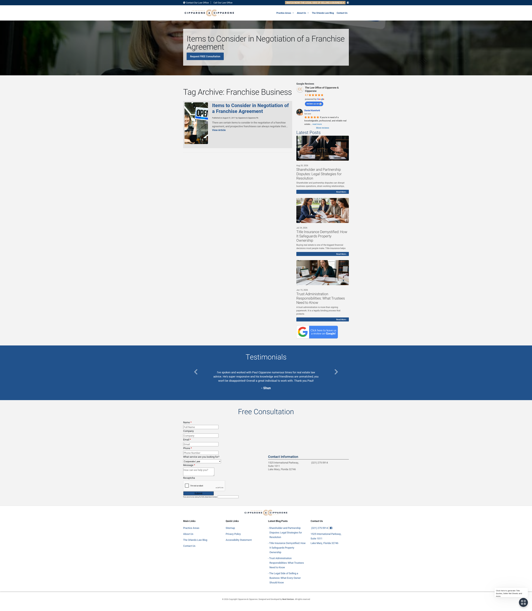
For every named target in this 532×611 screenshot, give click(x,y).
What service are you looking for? (201, 454)
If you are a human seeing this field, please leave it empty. (200, 494)
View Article (219, 130)
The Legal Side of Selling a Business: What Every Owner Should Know (285, 575)
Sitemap (230, 525)
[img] (322, 148)
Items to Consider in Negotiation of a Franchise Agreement (250, 108)
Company (188, 428)
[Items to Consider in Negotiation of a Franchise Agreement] (196, 143)
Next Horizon (288, 596)
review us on (313, 103)
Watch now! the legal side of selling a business (314, 2)
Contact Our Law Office (197, 2)
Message (189, 462)
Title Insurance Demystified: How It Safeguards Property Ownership (287, 545)
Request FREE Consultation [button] (205, 56)
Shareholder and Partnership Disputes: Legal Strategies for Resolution (285, 530)
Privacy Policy (233, 531)
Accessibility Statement (239, 537)
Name (187, 419)
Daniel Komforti (312, 110)
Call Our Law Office (222, 2)
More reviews (322, 127)
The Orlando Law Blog (323, 12)
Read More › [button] (341, 191)
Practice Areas (283, 12)
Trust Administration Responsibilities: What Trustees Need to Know (286, 560)
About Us (301, 12)
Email (187, 437)
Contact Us (342, 12)
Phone (187, 445)
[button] (196, 372)
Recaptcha (189, 475)
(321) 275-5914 (319, 460)
